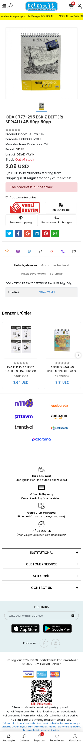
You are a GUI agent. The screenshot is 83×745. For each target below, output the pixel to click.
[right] (78, 355)
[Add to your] (41, 251)
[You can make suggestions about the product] (75, 251)
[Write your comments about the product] (30, 251)
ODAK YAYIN (47, 292)
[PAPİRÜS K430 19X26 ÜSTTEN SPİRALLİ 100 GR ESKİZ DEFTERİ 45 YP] (20, 341)
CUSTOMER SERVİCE (41, 564)
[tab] (25, 265)
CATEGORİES (41, 576)
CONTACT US (41, 588)
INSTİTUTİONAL (41, 552)
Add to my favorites (22, 197)
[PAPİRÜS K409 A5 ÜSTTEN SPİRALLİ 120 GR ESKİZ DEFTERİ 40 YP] (62, 341)
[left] (5, 355)
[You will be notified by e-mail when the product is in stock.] (52, 251)
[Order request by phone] (64, 251)
